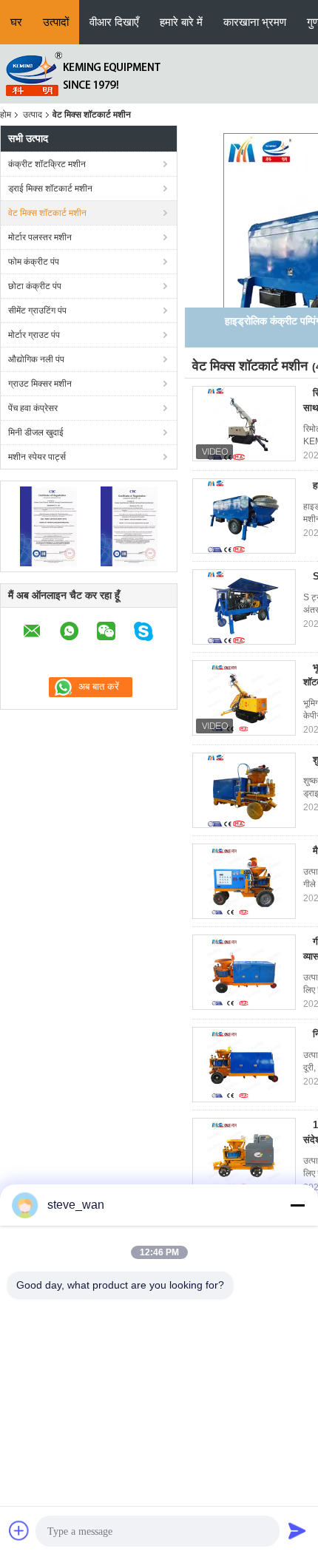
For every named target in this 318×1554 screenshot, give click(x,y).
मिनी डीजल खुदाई (36, 432)
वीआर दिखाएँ (114, 22)
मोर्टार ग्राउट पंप (34, 335)
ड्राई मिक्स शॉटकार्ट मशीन (50, 188)
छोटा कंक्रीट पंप (34, 286)
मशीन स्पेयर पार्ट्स (37, 457)
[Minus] (297, 1205)
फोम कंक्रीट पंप (33, 262)
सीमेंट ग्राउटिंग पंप (37, 310)
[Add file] (19, 1530)
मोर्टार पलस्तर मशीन (40, 237)
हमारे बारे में (181, 22)
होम (5, 114)
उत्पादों (56, 22)
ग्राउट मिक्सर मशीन (40, 384)
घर (16, 22)
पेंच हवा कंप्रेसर (33, 408)
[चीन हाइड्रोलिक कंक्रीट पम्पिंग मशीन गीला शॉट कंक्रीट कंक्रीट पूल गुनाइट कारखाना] (244, 516)
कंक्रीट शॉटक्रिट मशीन (47, 164)
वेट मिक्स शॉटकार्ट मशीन (47, 213)
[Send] (297, 1530)
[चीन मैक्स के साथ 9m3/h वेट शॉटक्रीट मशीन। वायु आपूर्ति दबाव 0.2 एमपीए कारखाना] (244, 881)
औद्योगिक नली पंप (36, 359)
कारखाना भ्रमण (254, 22)
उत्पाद (32, 114)
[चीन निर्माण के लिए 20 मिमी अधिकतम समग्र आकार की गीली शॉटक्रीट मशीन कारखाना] (244, 1064)
